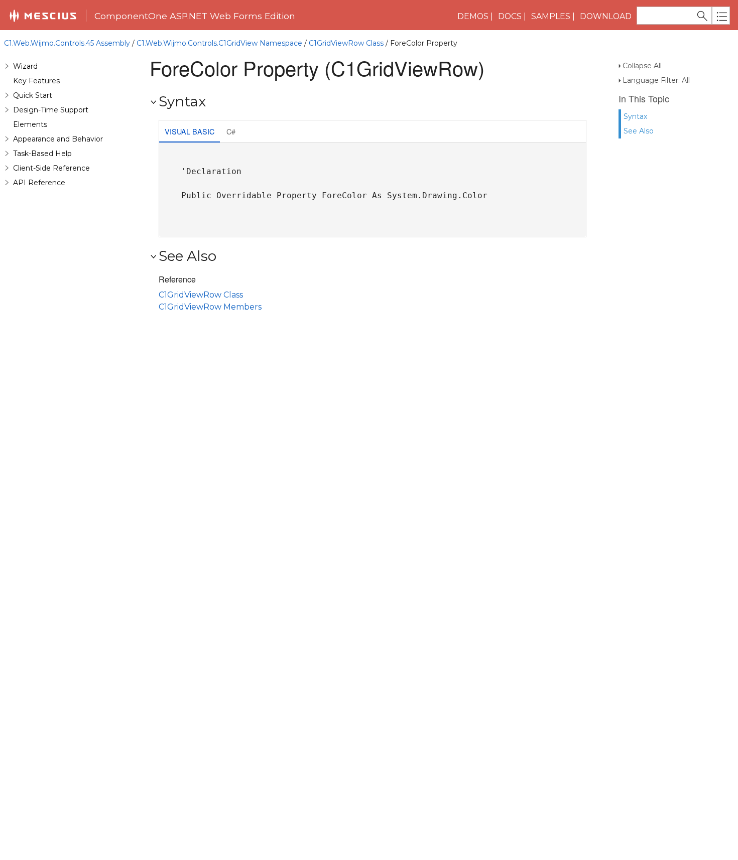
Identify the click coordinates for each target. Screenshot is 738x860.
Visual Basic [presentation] (189, 131)
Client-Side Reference (51, 168)
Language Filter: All (656, 80)
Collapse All (642, 65)
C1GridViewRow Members (210, 307)
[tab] (189, 132)
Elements (30, 124)
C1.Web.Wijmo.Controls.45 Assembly (67, 43)
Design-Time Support (50, 109)
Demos (472, 16)
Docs (510, 16)
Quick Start (32, 95)
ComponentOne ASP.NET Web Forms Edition (194, 16)
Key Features (36, 80)
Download (606, 16)
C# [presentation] (230, 131)
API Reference (39, 182)
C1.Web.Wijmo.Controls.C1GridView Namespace (219, 43)
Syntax (635, 116)
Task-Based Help (42, 153)
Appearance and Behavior (58, 139)
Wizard (25, 66)
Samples (550, 16)
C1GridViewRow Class (346, 43)
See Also (639, 130)
